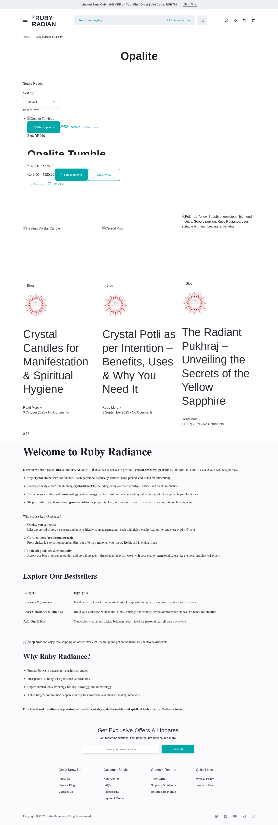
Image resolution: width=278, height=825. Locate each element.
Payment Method (115, 798)
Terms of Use (204, 785)
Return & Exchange (163, 791)
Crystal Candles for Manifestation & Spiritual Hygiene (55, 361)
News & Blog (67, 785)
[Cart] (253, 20)
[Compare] (244, 20)
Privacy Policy (205, 778)
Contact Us (66, 791)
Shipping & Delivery (163, 785)
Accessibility (111, 791)
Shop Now (190, 4)
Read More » (32, 407)
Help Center (111, 778)
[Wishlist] (235, 20)
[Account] (227, 20)
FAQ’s (107, 785)
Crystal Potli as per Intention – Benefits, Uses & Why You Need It (139, 361)
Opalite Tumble (66, 154)
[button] (90, 127)
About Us (64, 778)
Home (26, 37)
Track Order (158, 778)
